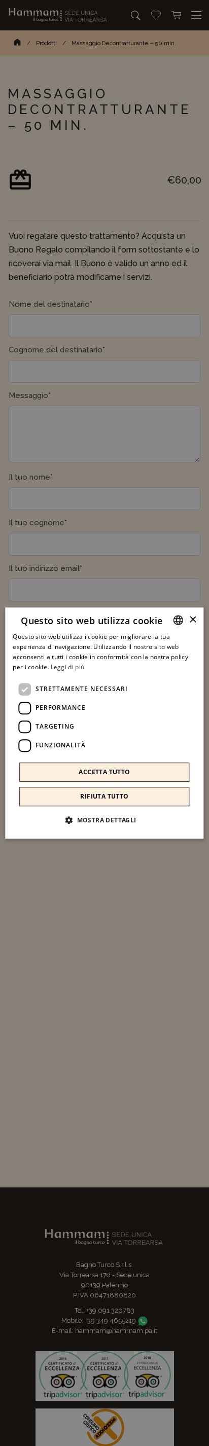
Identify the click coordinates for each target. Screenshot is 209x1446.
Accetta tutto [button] (104, 772)
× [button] (192, 620)
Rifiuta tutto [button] (104, 796)
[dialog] (104, 723)
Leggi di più (68, 667)
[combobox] (178, 620)
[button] (104, 820)
